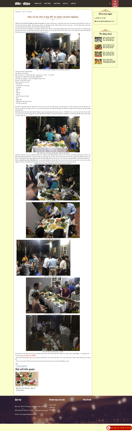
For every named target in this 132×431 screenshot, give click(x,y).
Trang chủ (37, 3)
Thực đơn (57, 3)
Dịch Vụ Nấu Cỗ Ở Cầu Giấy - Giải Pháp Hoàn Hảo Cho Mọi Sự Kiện (108, 46)
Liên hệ (73, 3)
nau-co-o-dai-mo (27, 11)
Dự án (52, 410)
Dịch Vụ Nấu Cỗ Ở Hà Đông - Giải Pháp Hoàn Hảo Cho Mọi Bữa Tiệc (108, 53)
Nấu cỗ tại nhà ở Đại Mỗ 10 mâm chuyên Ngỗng (53, 17)
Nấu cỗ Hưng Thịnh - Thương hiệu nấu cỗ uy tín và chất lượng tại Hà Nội (109, 61)
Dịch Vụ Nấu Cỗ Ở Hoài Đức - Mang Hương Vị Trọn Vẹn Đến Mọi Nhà (109, 39)
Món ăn (52, 407)
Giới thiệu (47, 3)
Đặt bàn (115, 5)
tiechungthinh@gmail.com (105, 21)
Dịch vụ (65, 3)
